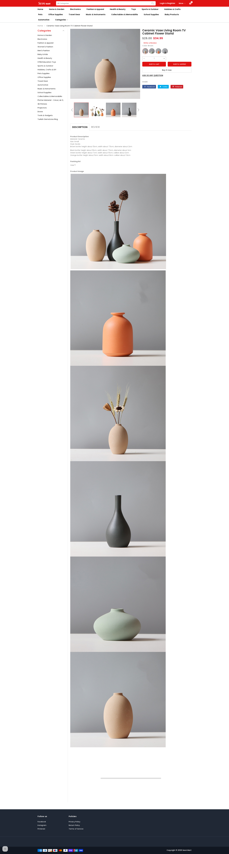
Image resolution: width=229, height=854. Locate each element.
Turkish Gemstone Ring (48, 119)
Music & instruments (95, 14)
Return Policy (74, 825)
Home (40, 9)
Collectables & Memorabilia (124, 14)
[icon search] (153, 3)
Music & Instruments (46, 88)
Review (95, 127)
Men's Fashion (44, 50)
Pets (40, 14)
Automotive (43, 19)
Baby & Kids (43, 54)
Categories (60, 19)
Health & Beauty (117, 9)
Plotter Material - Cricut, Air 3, (50, 100)
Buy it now (167, 70)
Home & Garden (56, 9)
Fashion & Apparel (95, 9)
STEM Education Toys (47, 62)
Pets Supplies (43, 73)
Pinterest (41, 829)
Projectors (42, 107)
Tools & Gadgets (45, 115)
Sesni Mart (186, 850)
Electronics (75, 9)
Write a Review (150, 43)
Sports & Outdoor (150, 9)
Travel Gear (74, 14)
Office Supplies (55, 14)
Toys (133, 9)
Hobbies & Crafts (172, 9)
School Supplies (151, 14)
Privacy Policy (74, 821)
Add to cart (154, 64)
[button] (72, 109)
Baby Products (172, 14)
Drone (40, 111)
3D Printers (42, 104)
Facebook (42, 821)
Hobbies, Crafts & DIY (47, 69)
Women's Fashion (45, 46)
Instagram (42, 825)
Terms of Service (76, 829)
